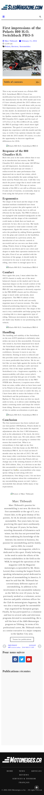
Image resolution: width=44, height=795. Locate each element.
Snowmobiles (25, 46)
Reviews (14, 46)
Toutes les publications (22, 639)
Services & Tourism (24, 779)
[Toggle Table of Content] (36, 82)
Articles (36, 771)
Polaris (8, 46)
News (22, 771)
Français (24, 782)
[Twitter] (22, 659)
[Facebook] (15, 659)
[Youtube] (29, 659)
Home (10, 771)
